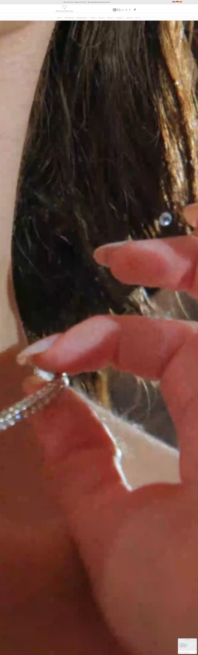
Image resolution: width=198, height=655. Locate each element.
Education (129, 17)
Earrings (93, 17)
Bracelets (110, 17)
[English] (173, 1)
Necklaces (101, 17)
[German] (177, 1)
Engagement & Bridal (81, 17)
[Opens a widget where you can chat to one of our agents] (187, 646)
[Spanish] (181, 1)
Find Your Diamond (69, 17)
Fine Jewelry (119, 17)
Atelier (59, 17)
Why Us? (137, 17)
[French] (175, 1)
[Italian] (179, 1)
